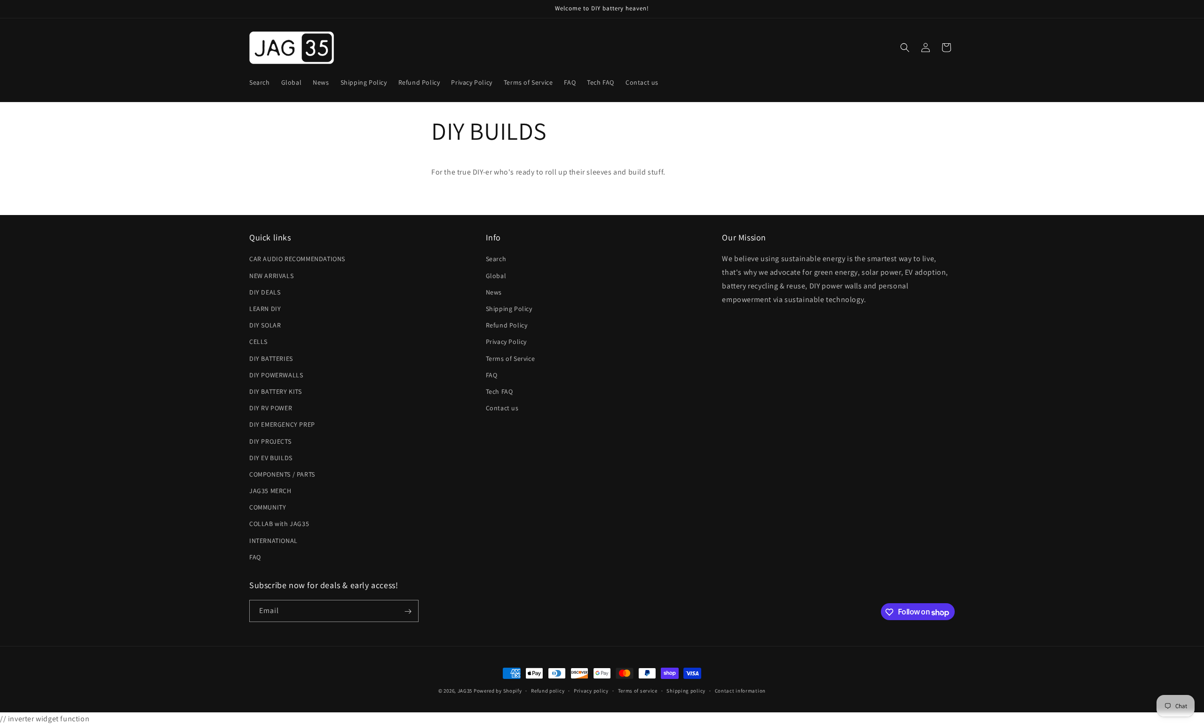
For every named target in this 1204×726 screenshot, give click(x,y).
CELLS (258, 342)
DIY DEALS (264, 292)
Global (496, 275)
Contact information (740, 690)
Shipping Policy (509, 308)
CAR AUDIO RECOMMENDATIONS (297, 259)
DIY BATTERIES (271, 358)
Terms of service (637, 690)
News (494, 292)
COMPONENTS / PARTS (282, 474)
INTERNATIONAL (273, 540)
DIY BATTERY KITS (275, 391)
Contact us (502, 408)
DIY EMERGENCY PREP (282, 425)
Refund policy (547, 690)
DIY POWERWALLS (276, 375)
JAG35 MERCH (270, 491)
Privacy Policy (506, 342)
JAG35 (465, 690)
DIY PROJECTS (270, 441)
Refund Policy (507, 325)
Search (496, 259)
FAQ (255, 557)
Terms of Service (510, 358)
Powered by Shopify (498, 690)
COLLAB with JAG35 (279, 524)
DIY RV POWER (270, 408)
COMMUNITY (267, 507)
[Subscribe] (407, 611)
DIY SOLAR (265, 325)
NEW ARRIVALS (271, 275)
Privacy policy (591, 690)
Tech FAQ (499, 391)
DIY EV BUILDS (271, 458)
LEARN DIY (265, 308)
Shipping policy (685, 690)
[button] (905, 47)
